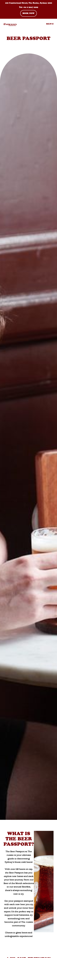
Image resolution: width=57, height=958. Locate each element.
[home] (9, 24)
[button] (50, 24)
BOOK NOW (28, 13)
